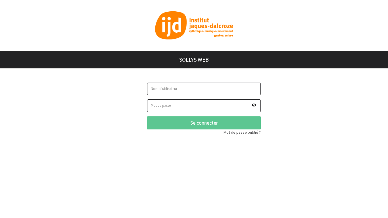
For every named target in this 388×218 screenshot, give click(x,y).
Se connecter (204, 123)
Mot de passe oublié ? (242, 132)
